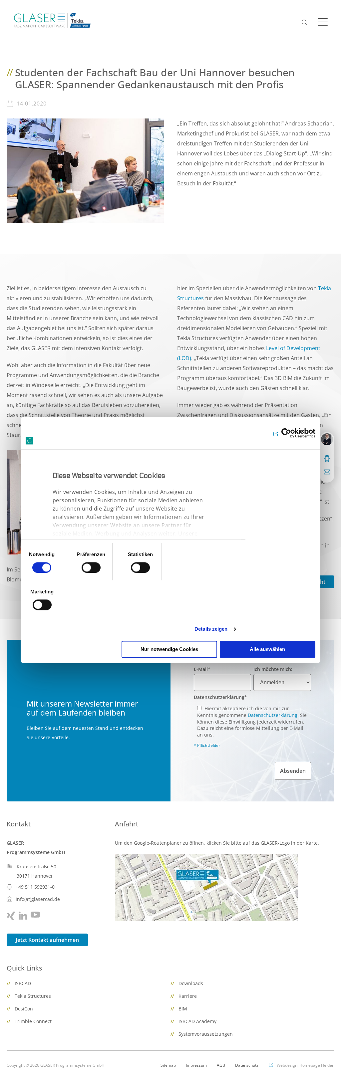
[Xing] (11, 916)
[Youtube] (35, 915)
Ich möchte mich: (272, 669)
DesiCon (24, 1008)
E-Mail (202, 669)
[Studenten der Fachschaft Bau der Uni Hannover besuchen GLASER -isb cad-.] (85, 170)
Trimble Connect (33, 1021)
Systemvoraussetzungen (205, 1034)
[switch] (91, 567)
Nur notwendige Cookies (169, 649)
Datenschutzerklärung (220, 697)
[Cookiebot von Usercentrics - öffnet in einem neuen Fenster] (286, 433)
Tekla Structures (33, 996)
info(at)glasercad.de (38, 899)
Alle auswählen (267, 649)
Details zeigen (210, 629)
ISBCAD (23, 983)
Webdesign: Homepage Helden (305, 1065)
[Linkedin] (23, 916)
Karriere (187, 996)
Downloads (190, 983)
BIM (182, 1008)
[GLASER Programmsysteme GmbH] (52, 20)
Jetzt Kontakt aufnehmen (47, 940)
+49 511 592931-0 (35, 887)
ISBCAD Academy (197, 1021)
